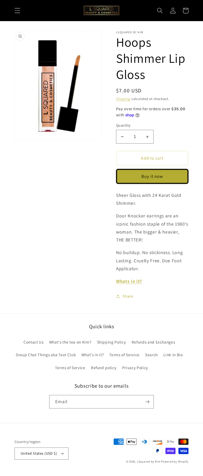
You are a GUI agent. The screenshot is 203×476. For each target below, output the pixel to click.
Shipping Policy (111, 342)
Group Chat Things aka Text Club (46, 354)
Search (151, 354)
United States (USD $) (39, 453)
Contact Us (34, 342)
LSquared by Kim (149, 461)
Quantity (123, 125)
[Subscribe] (147, 402)
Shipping (123, 99)
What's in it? (92, 354)
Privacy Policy (135, 367)
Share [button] (128, 296)
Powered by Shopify (174, 461)
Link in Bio (173, 354)
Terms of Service (124, 354)
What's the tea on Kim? (70, 342)
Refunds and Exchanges (153, 342)
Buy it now (152, 176)
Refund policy (104, 367)
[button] (17, 10)
